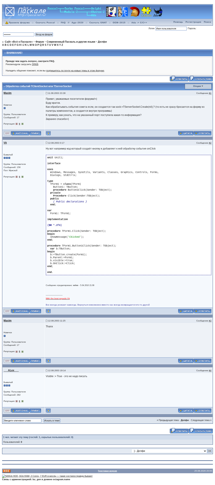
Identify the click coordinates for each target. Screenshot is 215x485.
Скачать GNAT (98, 22)
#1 (210, 93)
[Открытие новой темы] (200, 78)
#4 (210, 370)
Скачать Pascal (45, 22)
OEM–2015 (119, 22)
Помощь (178, 22)
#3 (210, 321)
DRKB (35, 64)
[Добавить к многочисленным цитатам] (186, 133)
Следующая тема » (201, 420)
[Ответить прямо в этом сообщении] (202, 133)
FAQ (63, 22)
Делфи (185, 420)
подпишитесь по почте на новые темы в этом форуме (75, 70)
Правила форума (19, 22)
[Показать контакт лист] (20, 133)
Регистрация (193, 22)
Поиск (207, 22)
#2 (210, 143)
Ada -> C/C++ (139, 22)
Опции (197, 86)
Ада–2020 (78, 22)
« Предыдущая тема (168, 420)
